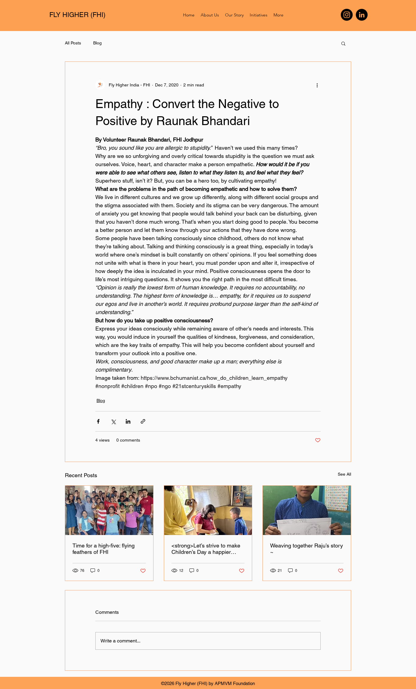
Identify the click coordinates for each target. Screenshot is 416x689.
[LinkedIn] (362, 15)
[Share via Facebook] (98, 421)
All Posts (73, 42)
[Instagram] (347, 15)
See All (344, 474)
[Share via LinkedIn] (128, 421)
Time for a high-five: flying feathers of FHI (103, 548)
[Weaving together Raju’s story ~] (307, 510)
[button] (343, 43)
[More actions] (317, 85)
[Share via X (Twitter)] (113, 421)
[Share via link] (143, 421)
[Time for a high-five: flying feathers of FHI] (109, 510)
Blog (97, 42)
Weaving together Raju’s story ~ (306, 548)
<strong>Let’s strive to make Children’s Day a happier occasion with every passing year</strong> (205, 548)
